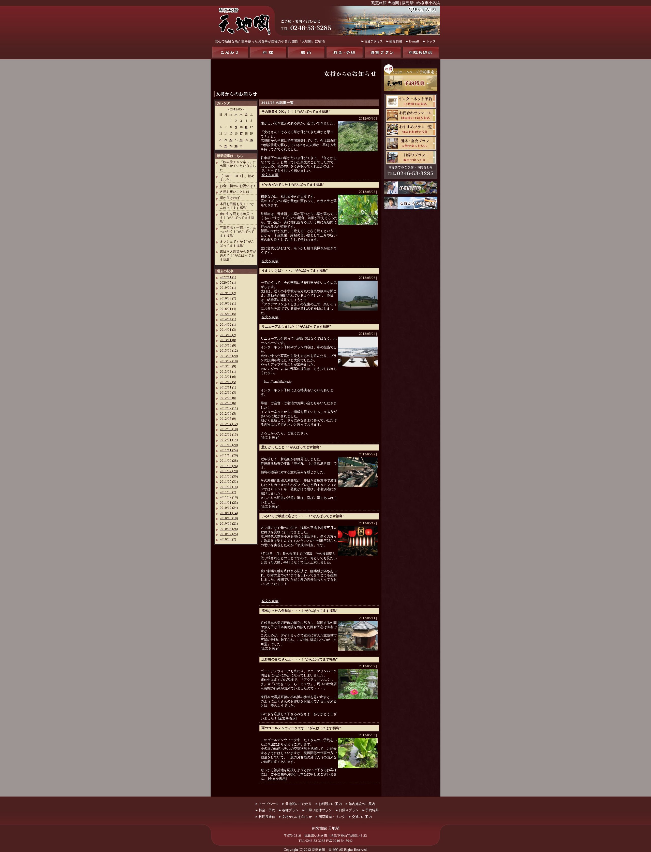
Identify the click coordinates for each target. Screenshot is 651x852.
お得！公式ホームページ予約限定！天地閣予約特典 (410, 77)
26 (251, 140)
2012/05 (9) (228, 419)
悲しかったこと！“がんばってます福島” (291, 447)
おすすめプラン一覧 (411, 129)
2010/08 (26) (229, 529)
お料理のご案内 (330, 804)
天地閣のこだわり (230, 52)
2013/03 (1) (228, 371)
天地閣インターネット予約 (411, 101)
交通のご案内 (362, 817)
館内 (306, 52)
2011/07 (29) (229, 471)
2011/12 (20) (229, 445)
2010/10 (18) (229, 518)
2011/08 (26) (229, 466)
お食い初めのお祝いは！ (238, 186)
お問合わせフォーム (411, 115)
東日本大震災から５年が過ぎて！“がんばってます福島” (238, 255)
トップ (429, 41)
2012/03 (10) (229, 429)
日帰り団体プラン (318, 810)
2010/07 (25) (229, 534)
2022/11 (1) (228, 277)
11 (246, 127)
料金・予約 (345, 52)
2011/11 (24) (229, 450)
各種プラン (383, 52)
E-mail (412, 41)
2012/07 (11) (229, 408)
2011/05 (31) (229, 481)
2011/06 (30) (229, 476)
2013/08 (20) (229, 356)
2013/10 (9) (228, 345)
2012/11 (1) (228, 387)
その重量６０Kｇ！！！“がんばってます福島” (295, 111)
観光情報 (394, 41)
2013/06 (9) (228, 366)
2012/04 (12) (229, 424)
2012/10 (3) (228, 392)
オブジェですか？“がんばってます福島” (237, 244)
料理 (268, 52)
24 (241, 140)
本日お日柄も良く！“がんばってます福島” (237, 206)
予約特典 (372, 810)
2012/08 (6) (228, 403)
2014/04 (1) (228, 319)
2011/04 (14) (229, 487)
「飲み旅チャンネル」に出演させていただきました (238, 166)
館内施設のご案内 (362, 804)
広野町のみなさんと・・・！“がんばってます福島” (299, 659)
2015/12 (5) (228, 314)
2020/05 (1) (228, 282)
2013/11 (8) (228, 340)
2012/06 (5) (228, 413)
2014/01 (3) (228, 329)
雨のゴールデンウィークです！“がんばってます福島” (301, 728)
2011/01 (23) (229, 502)
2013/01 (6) (228, 377)
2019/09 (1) (228, 288)
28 (225, 146)
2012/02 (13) (229, 434)
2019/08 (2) (228, 293)
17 (241, 133)
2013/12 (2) (228, 335)
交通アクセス (371, 41)
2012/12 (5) (228, 382)
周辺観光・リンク (332, 817)
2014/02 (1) (228, 324)
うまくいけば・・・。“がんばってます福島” (294, 270)
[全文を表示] (270, 175)
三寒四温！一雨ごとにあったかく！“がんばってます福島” (238, 232)
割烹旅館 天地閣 (325, 849)
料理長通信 (421, 52)
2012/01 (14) (229, 440)
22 (230, 140)
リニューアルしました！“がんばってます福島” (296, 326)
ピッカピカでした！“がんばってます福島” (292, 184)
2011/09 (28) (229, 461)
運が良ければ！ (231, 198)
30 (236, 146)
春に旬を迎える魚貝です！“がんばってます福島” (237, 218)
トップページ (268, 804)
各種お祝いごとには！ (236, 192)
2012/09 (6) (228, 398)
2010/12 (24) (229, 508)
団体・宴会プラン (411, 143)
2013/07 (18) (229, 361)
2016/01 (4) (228, 309)
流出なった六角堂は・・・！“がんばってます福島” (299, 611)
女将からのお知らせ (236, 94)
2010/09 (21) (229, 523)
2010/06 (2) (228, 539)
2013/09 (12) (229, 350)
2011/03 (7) (228, 492)
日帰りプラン (411, 157)
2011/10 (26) (229, 455)
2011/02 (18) (229, 497)
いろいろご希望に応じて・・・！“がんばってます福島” (302, 516)
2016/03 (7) (228, 298)
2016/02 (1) (228, 303)
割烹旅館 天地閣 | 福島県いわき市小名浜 (405, 3)
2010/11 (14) (229, 513)
